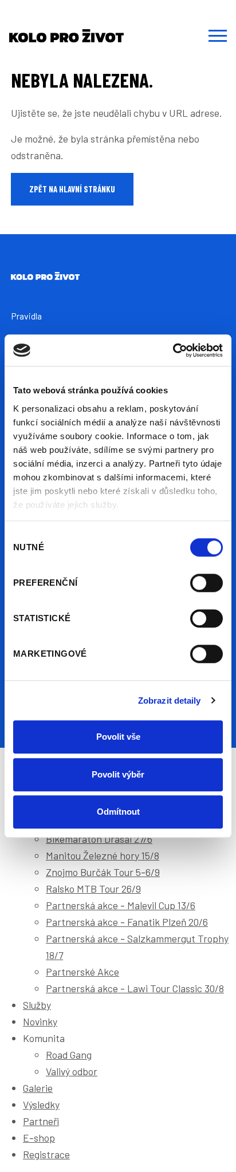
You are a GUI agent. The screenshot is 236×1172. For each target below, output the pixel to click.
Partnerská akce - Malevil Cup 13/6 (120, 905)
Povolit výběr (118, 774)
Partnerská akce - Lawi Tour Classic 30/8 (135, 988)
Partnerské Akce (82, 971)
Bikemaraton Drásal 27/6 (99, 838)
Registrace (46, 1154)
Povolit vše (118, 736)
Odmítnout (118, 811)
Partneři (41, 1121)
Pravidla (26, 315)
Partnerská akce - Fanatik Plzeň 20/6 (127, 921)
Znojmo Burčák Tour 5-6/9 (103, 872)
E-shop (39, 1137)
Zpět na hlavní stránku (72, 189)
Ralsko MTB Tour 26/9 (93, 888)
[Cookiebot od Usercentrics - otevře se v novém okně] (173, 350)
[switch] (206, 583)
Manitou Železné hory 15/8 (102, 855)
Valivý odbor (71, 1071)
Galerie (38, 1088)
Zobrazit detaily (169, 700)
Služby (37, 1005)
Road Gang (69, 1054)
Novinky (40, 1021)
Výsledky (41, 1104)
